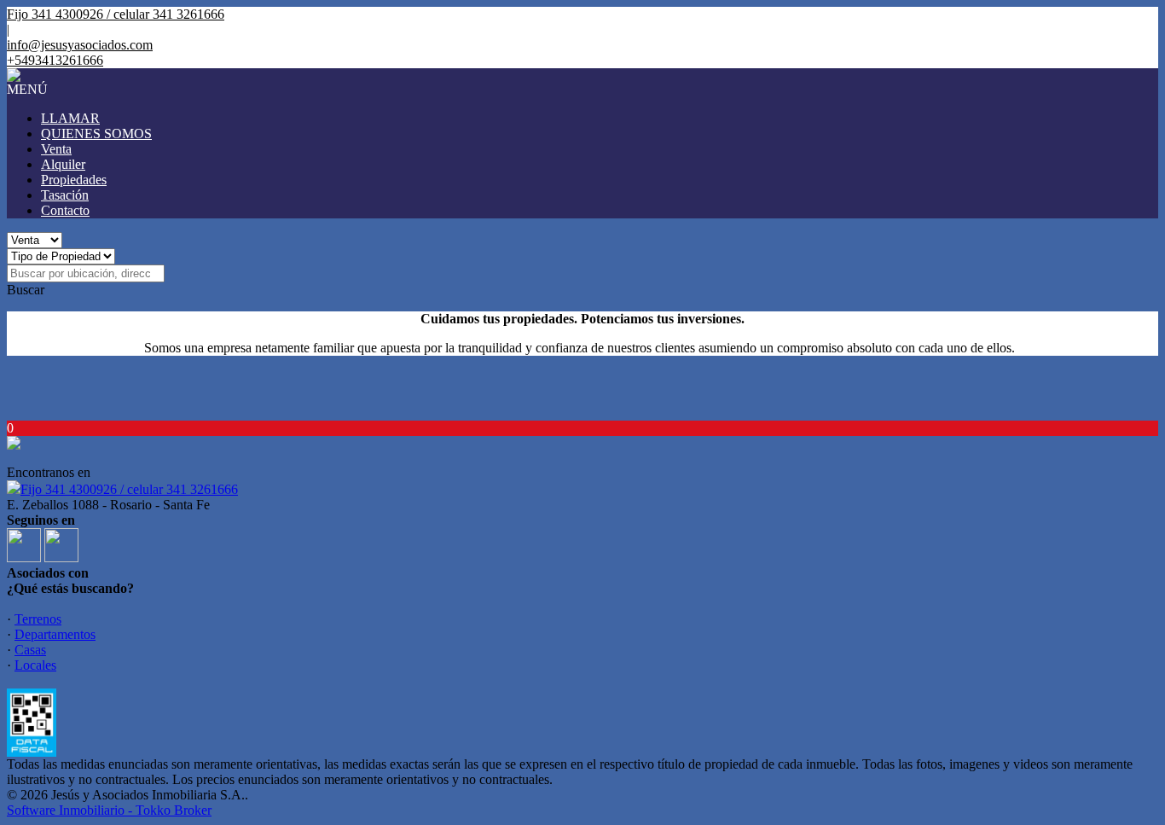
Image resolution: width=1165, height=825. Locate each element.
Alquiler (63, 164)
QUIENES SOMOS (96, 133)
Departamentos (55, 634)
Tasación (65, 195)
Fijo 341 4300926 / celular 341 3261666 (129, 489)
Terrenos (37, 619)
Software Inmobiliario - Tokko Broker (109, 810)
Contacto (65, 210)
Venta (56, 149)
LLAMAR (70, 118)
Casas (30, 649)
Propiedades (74, 179)
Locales (35, 665)
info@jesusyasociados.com (80, 45)
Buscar (25, 289)
